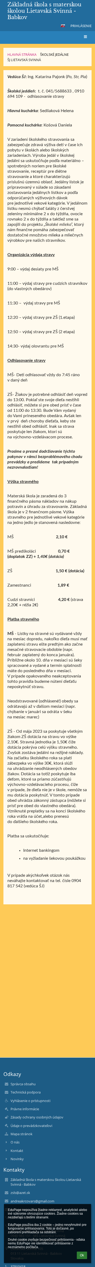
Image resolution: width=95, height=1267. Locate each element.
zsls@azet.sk (20, 1192)
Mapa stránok (21, 1134)
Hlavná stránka (21, 54)
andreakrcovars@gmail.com (32, 1201)
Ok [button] (82, 1255)
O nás (15, 1142)
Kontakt (17, 1150)
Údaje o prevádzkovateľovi (31, 1125)
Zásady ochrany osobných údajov (37, 1117)
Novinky (17, 1158)
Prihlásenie (81, 25)
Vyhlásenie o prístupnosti (30, 1100)
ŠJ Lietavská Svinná (24, 59)
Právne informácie (25, 1109)
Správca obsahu (23, 1084)
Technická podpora (26, 1092)
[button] (63, 26)
